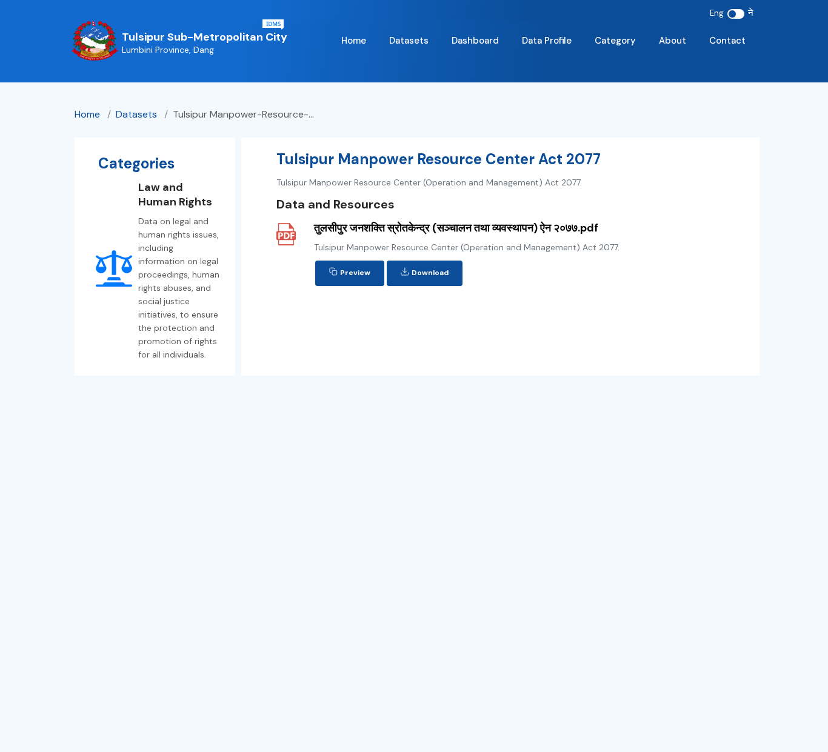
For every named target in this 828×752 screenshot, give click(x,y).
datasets (136, 114)
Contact (727, 41)
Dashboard (475, 41)
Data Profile (547, 41)
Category (615, 41)
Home (353, 41)
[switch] (735, 14)
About (672, 41)
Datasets (409, 41)
